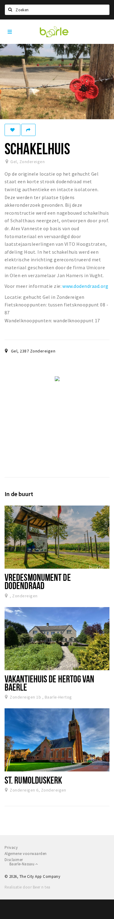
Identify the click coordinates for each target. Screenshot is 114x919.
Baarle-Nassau (22, 864)
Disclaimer (14, 859)
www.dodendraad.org (85, 286)
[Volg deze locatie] (12, 130)
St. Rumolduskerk (33, 780)
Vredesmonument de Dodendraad (38, 581)
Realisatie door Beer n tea (27, 887)
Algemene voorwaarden (26, 853)
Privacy (11, 847)
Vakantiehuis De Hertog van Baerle (50, 683)
